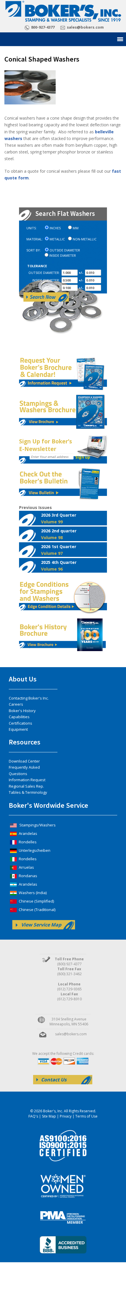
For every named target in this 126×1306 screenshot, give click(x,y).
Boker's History (22, 710)
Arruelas (26, 867)
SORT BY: (33, 250)
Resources (24, 741)
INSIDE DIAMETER (62, 255)
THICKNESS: (51, 288)
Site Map (49, 1116)
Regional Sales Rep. (26, 786)
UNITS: (31, 228)
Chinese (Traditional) (36, 909)
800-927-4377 (43, 27)
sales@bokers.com (85, 27)
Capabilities (19, 716)
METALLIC (57, 239)
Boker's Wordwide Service (48, 805)
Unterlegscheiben (34, 850)
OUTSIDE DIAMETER (65, 250)
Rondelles (27, 842)
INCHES (55, 228)
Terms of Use (86, 1116)
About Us (23, 678)
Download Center (24, 761)
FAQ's (33, 1116)
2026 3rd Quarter (58, 518)
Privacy (65, 1116)
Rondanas (27, 875)
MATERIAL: (34, 239)
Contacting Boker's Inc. (29, 698)
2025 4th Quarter (58, 566)
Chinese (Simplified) (36, 901)
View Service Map (41, 925)
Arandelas (27, 833)
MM (76, 228)
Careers (16, 704)
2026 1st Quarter (58, 550)
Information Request (27, 779)
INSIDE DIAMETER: (46, 280)
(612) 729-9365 (69, 989)
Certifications (20, 723)
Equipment (18, 729)
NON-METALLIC (84, 239)
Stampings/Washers (37, 825)
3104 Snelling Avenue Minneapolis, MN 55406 (69, 1022)
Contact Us (54, 1079)
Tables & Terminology (28, 792)
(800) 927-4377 (69, 963)
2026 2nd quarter (58, 534)
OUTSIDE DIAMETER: (44, 273)
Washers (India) (32, 892)
